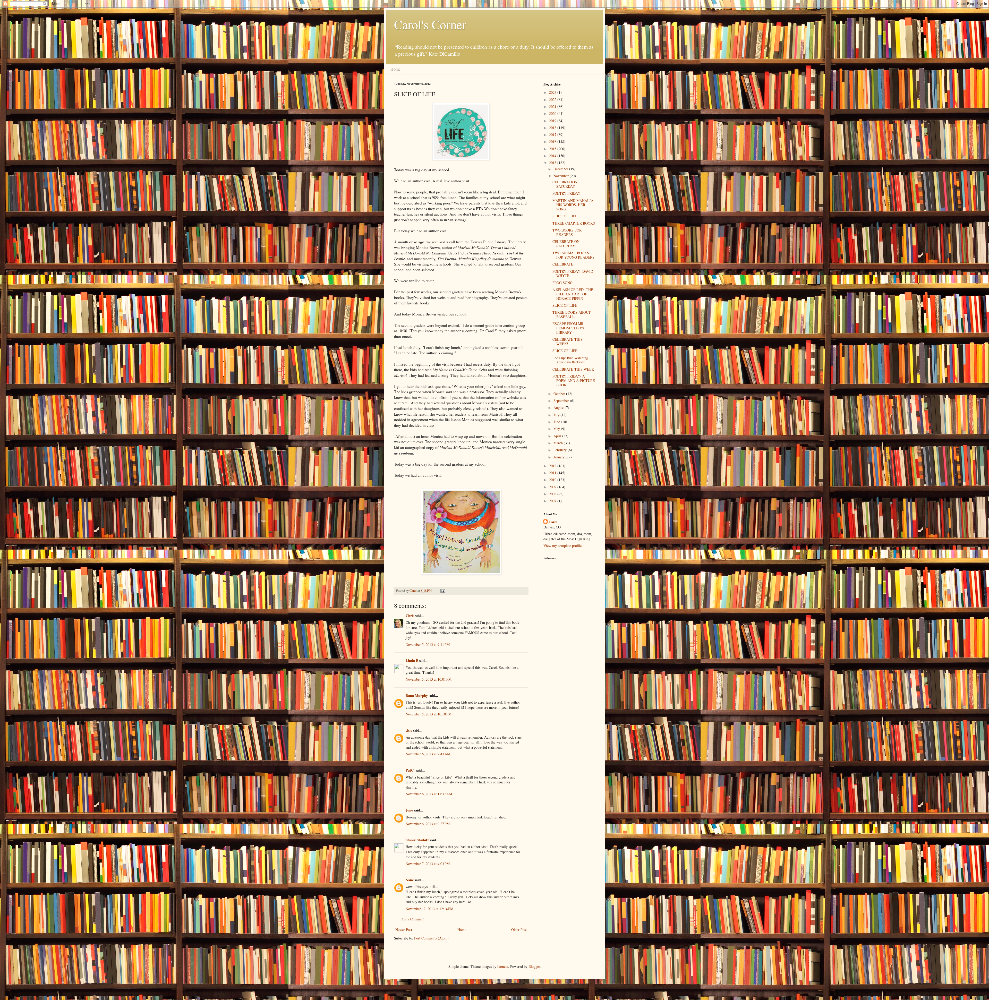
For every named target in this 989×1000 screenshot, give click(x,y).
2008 (553, 493)
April (557, 435)
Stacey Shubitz (417, 840)
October (559, 393)
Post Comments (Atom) (431, 938)
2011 (553, 472)
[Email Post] (442, 590)
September (561, 400)
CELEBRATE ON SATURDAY (565, 243)
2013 (553, 162)
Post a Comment (412, 919)
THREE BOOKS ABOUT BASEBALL (571, 314)
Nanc (410, 880)
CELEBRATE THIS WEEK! (567, 341)
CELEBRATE (562, 264)
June (557, 421)
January (559, 457)
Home (395, 69)
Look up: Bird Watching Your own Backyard (570, 360)
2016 (553, 141)
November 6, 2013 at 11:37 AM (429, 793)
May (557, 428)
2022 (553, 99)
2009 (553, 486)
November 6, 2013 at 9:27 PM (428, 823)
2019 (553, 120)
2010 (553, 479)
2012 (553, 465)
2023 (553, 92)
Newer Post (403, 929)
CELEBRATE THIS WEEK (573, 369)
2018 (553, 127)
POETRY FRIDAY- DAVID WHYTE (572, 273)
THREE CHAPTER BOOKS (573, 223)
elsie (409, 730)
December (561, 168)
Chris (410, 615)
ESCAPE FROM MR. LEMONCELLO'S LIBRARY (568, 328)
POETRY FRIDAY (566, 193)
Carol (553, 522)
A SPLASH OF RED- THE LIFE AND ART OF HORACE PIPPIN (572, 294)
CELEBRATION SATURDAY (564, 184)
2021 (553, 106)
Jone (409, 810)
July (556, 414)
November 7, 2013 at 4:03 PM (428, 863)
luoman (502, 966)
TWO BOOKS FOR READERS (567, 232)
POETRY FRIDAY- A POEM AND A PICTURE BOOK (573, 380)
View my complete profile (562, 545)
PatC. (410, 770)
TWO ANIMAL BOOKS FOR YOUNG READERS (573, 255)
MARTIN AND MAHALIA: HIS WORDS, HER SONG (573, 205)
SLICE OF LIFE (564, 215)
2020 (553, 113)
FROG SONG (562, 282)
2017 (553, 134)
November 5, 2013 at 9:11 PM (428, 644)
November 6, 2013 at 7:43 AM (428, 753)
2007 (553, 500)
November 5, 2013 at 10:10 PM (428, 714)
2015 (553, 148)
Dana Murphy (417, 695)
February (560, 449)
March (558, 442)
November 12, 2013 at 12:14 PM (429, 908)
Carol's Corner (430, 24)
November (561, 175)
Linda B (412, 660)
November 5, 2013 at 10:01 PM (428, 679)
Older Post (519, 929)
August (559, 407)
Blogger (534, 966)
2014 (553, 155)
